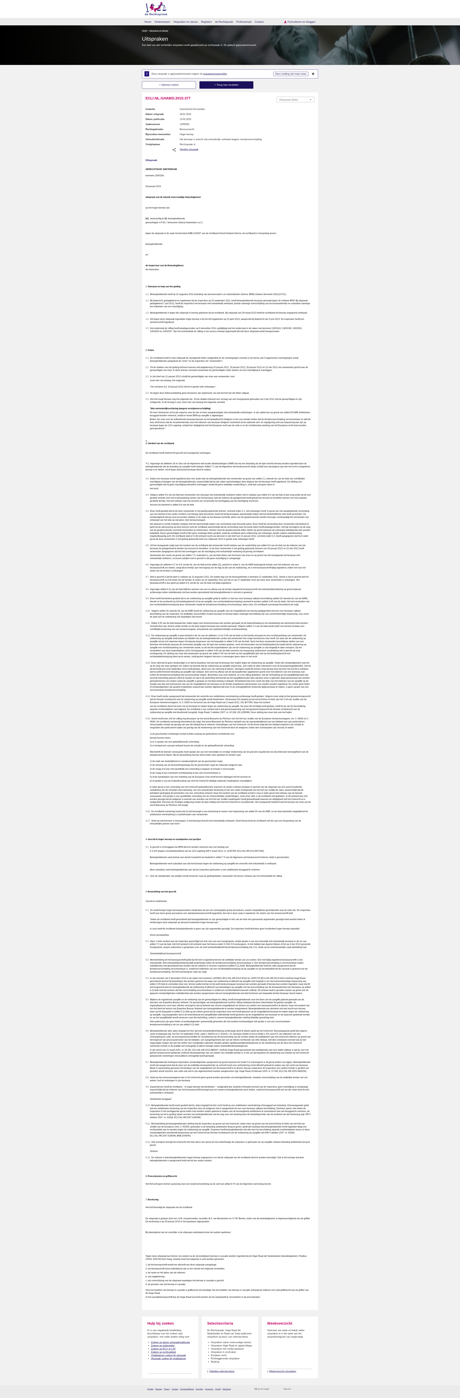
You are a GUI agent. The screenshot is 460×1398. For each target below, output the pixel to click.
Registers (206, 21)
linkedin (308, 1389)
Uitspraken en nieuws (185, 21)
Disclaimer (227, 1389)
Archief (218, 1389)
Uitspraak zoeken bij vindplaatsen (168, 1358)
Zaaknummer (153, 124)
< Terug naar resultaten (226, 84)
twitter (294, 1389)
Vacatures (209, 1389)
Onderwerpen (162, 21)
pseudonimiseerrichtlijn (215, 73)
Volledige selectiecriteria (221, 1371)
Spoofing (199, 1389)
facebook (298, 1389)
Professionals (244, 21)
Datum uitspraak (155, 114)
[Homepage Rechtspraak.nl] (155, 8)
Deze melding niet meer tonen (290, 73)
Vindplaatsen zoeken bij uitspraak (168, 1355)
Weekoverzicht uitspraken (282, 1371)
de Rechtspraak (224, 21)
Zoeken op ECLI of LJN (163, 1348)
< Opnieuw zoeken (169, 84)
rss (272, 1389)
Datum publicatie (155, 119)
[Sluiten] (313, 74)
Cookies (175, 1389)
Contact (259, 21)
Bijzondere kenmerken (158, 134)
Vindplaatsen (153, 144)
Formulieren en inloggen (302, 21)
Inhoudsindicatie (155, 139)
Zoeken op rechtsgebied (163, 1352)
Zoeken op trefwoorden (163, 1345)
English (150, 1389)
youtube (312, 1389)
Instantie (150, 109)
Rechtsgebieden (154, 129)
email (277, 1389)
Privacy (167, 1389)
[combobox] (295, 99)
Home (147, 21)
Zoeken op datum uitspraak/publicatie (170, 1342)
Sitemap (158, 1389)
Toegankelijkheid (187, 1389)
